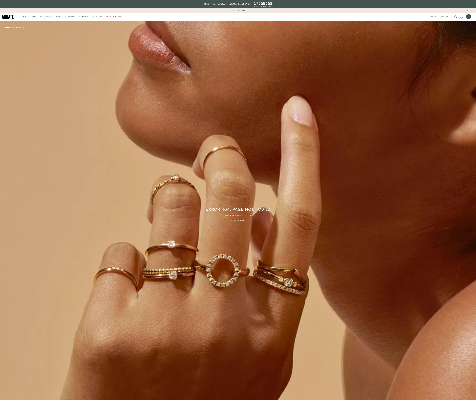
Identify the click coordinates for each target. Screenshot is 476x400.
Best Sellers (46, 16)
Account (444, 17)
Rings (59, 16)
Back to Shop (238, 220)
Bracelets (97, 16)
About (433, 17)
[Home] (7, 17)
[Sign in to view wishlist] (462, 17)
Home (7, 27)
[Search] (456, 17)
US (467, 10)
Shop (23, 16)
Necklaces (70, 16)
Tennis (33, 16)
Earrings (83, 16)
